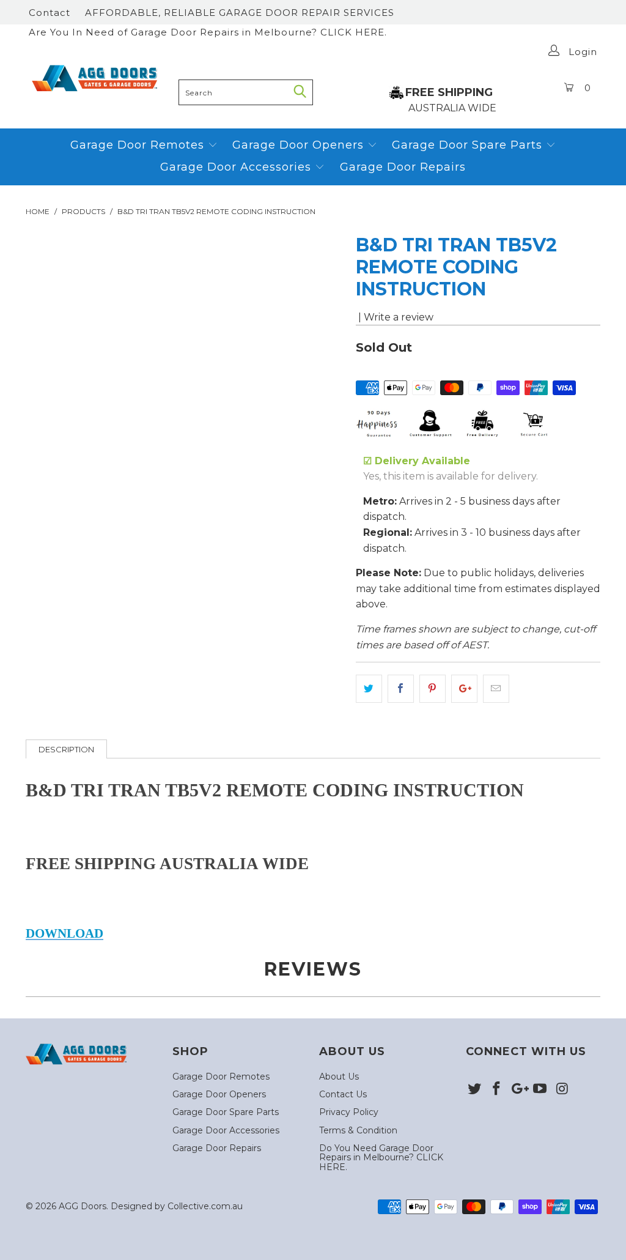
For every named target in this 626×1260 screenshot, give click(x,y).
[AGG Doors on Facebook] (497, 1089)
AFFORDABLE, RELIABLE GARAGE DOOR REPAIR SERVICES (239, 12)
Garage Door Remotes (139, 145)
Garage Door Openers (299, 145)
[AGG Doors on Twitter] (475, 1089)
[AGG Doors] (99, 78)
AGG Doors (82, 1206)
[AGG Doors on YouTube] (540, 1089)
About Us (339, 1076)
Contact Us (343, 1094)
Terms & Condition (358, 1130)
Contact (49, 12)
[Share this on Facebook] (401, 689)
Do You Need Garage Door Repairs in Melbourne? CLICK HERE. (381, 1158)
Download (64, 933)
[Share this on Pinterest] (432, 689)
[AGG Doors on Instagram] (562, 1089)
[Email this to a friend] (496, 689)
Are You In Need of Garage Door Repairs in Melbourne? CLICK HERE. (208, 32)
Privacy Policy (348, 1111)
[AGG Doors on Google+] (518, 1089)
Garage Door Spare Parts (469, 145)
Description (66, 749)
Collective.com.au (205, 1206)
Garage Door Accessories (235, 167)
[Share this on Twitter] (369, 689)
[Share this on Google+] (464, 689)
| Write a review (394, 317)
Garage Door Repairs (403, 167)
